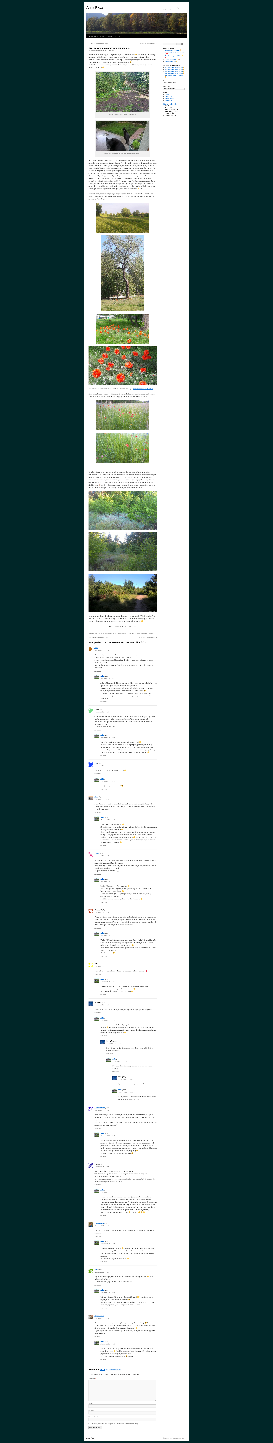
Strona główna (93, 36)
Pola (96, 1269)
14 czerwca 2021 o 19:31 (101, 966)
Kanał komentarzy (169, 98)
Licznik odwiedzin (170, 104)
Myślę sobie (116, 633)
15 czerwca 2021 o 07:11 (107, 935)
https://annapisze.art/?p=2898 (143, 389)
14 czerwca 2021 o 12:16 (101, 650)
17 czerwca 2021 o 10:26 (107, 1292)
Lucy (166, 75)
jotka (96, 647)
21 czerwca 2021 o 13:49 (107, 1344)
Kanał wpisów (168, 96)
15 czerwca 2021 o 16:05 (101, 1167)
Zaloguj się (167, 94)
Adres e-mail (93, 1410)
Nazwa (91, 1403)
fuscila (96, 853)
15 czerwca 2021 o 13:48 (125, 1079)
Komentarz (92, 1379)
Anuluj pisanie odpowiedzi (113, 1370)
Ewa (96, 796)
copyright (102, 36)
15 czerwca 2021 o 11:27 (119, 1061)
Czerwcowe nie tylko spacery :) (98, 43)
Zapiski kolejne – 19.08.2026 (172, 50)
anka (112, 51)
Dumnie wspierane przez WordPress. (174, 1438)
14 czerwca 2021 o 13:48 (101, 712)
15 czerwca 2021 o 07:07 (107, 881)
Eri (95, 763)
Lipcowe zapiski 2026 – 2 (171, 59)
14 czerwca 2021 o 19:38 (101, 1005)
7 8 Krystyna (99, 1223)
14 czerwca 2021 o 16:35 (101, 856)
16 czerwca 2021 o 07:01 (101, 1226)
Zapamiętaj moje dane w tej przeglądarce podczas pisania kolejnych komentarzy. (114, 1424)
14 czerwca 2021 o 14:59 (101, 799)
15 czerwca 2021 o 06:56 (107, 737)
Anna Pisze (94, 7)
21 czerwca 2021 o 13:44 (101, 1318)
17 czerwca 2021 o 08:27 (101, 1272)
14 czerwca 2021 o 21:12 (101, 1110)
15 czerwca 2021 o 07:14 (107, 982)
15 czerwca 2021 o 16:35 (125, 1092)
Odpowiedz (97, 671)
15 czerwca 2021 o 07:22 (107, 1136)
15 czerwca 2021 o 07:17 (107, 1020)
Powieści (110, 36)
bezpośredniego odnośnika (146, 633)
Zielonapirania (99, 1107)
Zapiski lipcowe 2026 (170, 61)
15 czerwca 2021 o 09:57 (113, 1043)
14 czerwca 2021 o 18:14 (101, 912)
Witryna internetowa (94, 1417)
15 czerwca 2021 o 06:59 (107, 820)
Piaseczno (123, 633)
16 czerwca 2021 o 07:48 (107, 1244)
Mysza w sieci (99, 1315)
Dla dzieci (118, 36)
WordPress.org (168, 100)
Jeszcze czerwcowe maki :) (148, 43)
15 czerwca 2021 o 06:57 (107, 781)
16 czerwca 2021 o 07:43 (107, 1192)
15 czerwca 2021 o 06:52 (107, 678)
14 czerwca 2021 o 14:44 (101, 766)
